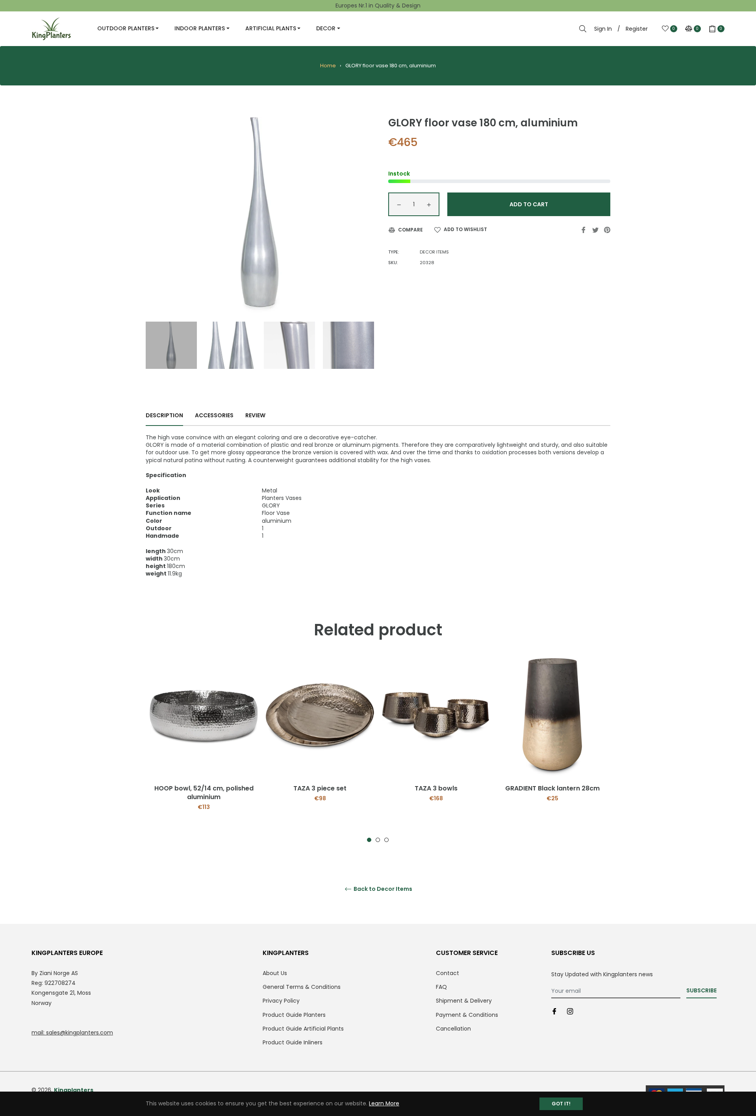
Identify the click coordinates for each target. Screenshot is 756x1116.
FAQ (441, 987)
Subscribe (701, 990)
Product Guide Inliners (292, 1042)
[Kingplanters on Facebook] (554, 1011)
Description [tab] (164, 415)
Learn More (384, 1103)
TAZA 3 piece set (319, 788)
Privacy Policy (281, 1001)
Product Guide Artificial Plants (303, 1029)
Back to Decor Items (382, 889)
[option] (204, 750)
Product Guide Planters (294, 1015)
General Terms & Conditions (302, 987)
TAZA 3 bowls (436, 788)
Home (328, 65)
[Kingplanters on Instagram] (570, 1011)
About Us (275, 973)
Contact (447, 973)
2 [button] (378, 840)
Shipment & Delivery (464, 1001)
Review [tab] (256, 415)
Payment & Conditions (467, 1015)
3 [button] (386, 840)
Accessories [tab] (214, 415)
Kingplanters (73, 1090)
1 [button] (369, 840)
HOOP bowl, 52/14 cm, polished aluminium (204, 792)
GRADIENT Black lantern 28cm (552, 788)
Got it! (561, 1103)
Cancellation (453, 1029)
